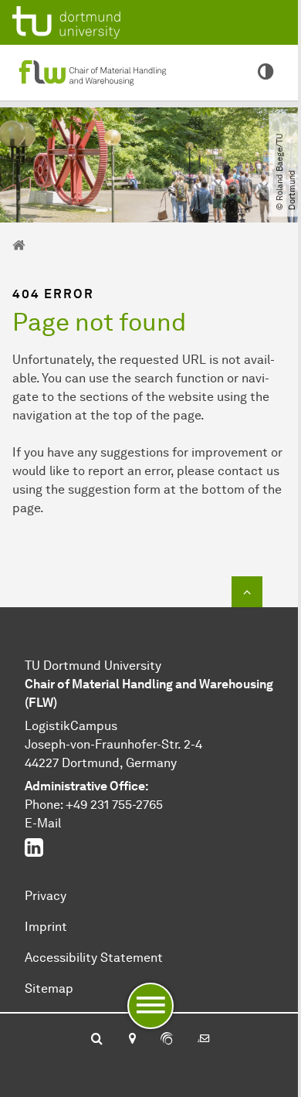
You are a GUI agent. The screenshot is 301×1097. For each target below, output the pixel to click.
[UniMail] (203, 1040)
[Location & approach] (131, 1040)
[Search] (97, 1040)
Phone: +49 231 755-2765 (94, 804)
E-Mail (43, 823)
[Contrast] (265, 72)
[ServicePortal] (166, 1040)
